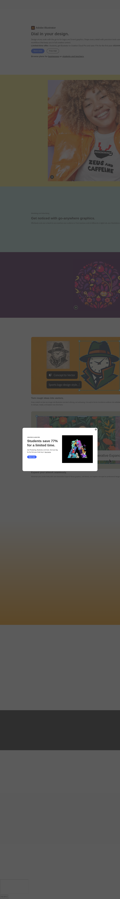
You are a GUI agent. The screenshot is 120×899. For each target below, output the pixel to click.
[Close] (96, 429)
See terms (48, 452)
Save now (32, 457)
